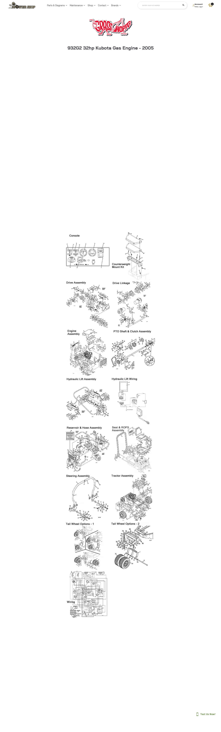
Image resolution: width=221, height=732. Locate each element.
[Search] (183, 5)
